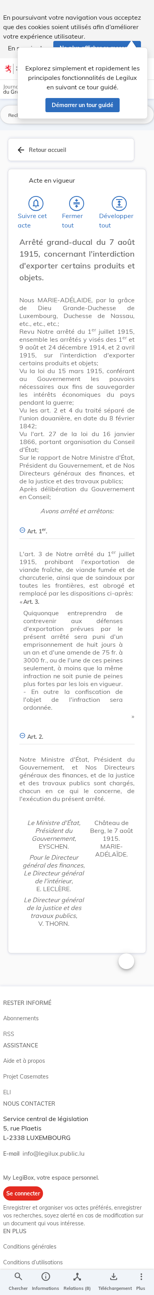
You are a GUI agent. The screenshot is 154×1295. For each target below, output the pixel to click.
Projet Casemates (26, 1076)
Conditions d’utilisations (33, 1262)
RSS (8, 1034)
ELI (7, 1092)
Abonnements (21, 1018)
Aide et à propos (24, 1060)
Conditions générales (29, 1246)
